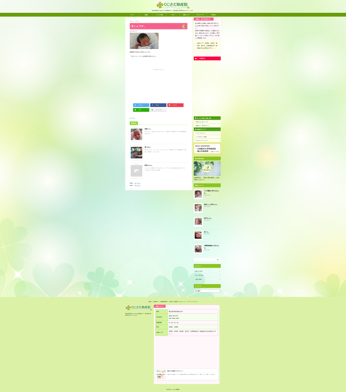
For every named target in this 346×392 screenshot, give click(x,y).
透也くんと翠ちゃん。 (211, 204)
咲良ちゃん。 (149, 165)
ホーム (132, 14)
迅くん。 (207, 232)
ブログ (173, 14)
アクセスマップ (200, 14)
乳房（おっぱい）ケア (202, 122)
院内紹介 (156, 301)
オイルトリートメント (202, 140)
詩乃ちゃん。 (208, 218)
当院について (186, 14)
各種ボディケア (201, 129)
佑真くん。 (148, 129)
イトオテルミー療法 (201, 136)
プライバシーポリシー (192, 301)
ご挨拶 (146, 14)
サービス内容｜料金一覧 (204, 118)
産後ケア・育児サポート (202, 125)
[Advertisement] (158, 83)
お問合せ (213, 14)
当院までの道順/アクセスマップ (177, 301)
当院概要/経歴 (163, 301)
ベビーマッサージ (201, 133)
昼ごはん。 (148, 147)
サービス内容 (159, 14)
